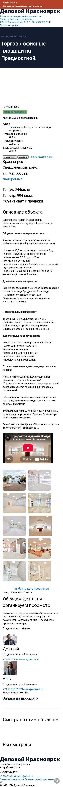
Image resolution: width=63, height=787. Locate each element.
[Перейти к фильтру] (57, 781)
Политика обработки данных (39, 779)
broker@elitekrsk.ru (32, 689)
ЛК (2, 22)
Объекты (4, 19)
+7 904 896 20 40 (31, 22)
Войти (8, 22)
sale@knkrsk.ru (30, 659)
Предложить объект (10, 25)
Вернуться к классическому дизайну (22, 6)
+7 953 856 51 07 (12, 689)
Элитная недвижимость (22, 19)
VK (1, 782)
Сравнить (23, 157)
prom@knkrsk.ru (25, 776)
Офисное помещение (15, 112)
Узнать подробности (40, 156)
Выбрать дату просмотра (31, 588)
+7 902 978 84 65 (12, 659)
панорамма (13, 179)
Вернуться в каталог (16, 36)
